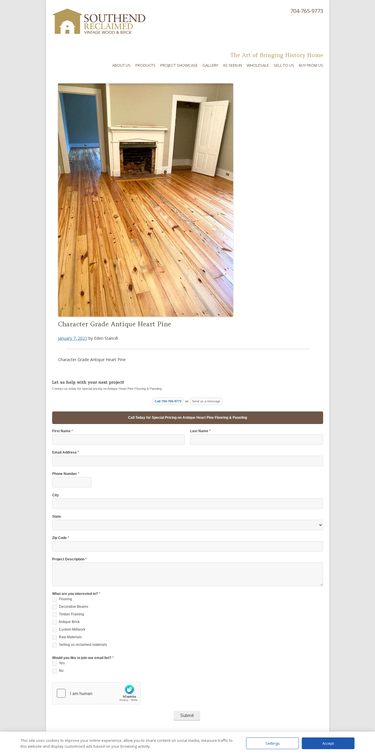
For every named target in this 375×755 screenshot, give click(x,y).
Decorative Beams (73, 607)
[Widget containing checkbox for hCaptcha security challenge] (96, 693)
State (56, 517)
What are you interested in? (76, 594)
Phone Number (65, 474)
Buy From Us (311, 65)
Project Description (69, 559)
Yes (61, 663)
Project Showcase (179, 65)
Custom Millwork (71, 629)
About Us (121, 65)
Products (145, 65)
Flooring (65, 599)
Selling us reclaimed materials (82, 645)
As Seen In (232, 65)
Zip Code (60, 538)
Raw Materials (70, 637)
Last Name (200, 431)
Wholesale (258, 65)
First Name (62, 431)
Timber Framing (71, 614)
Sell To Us (284, 65)
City (55, 495)
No (61, 671)
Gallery (210, 65)
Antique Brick (69, 622)
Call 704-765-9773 (168, 401)
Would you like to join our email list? (83, 658)
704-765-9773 (306, 10)
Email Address (65, 452)
